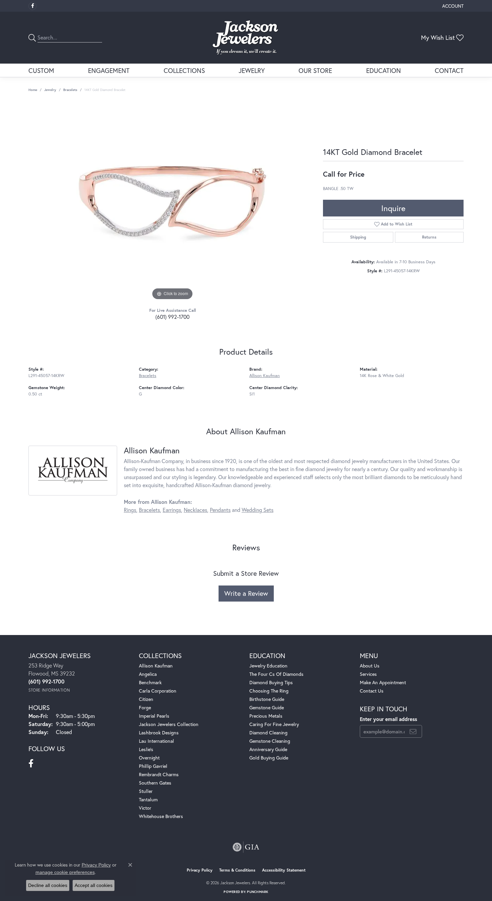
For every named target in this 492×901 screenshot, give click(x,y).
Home (32, 90)
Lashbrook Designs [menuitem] (159, 732)
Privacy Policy (200, 870)
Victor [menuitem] (145, 808)
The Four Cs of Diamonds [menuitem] (276, 674)
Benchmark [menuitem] (150, 682)
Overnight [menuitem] (149, 757)
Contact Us (372, 691)
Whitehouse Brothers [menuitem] (161, 816)
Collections (184, 70)
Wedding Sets (257, 509)
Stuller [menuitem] (146, 791)
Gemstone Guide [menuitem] (266, 707)
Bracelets (70, 90)
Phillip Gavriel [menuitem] (153, 766)
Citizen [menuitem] (146, 699)
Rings (130, 509)
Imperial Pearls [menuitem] (154, 716)
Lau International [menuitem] (156, 741)
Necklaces (195, 509)
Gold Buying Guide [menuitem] (268, 757)
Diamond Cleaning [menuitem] (268, 732)
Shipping (358, 237)
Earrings (172, 509)
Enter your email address (388, 719)
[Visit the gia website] (246, 847)
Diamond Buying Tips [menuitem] (271, 682)
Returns (429, 237)
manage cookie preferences (65, 872)
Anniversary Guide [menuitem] (268, 749)
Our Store (315, 70)
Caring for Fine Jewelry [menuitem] (274, 724)
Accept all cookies (93, 885)
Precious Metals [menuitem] (265, 716)
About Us (370, 665)
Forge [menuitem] (145, 707)
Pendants (220, 509)
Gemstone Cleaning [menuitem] (269, 741)
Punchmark (257, 892)
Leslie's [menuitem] (146, 749)
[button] (452, 6)
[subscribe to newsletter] (413, 731)
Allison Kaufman (264, 375)
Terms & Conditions (237, 870)
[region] (172, 201)
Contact (449, 70)
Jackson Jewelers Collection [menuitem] (168, 724)
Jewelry (252, 70)
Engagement (109, 70)
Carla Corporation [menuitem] (157, 691)
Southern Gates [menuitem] (155, 783)
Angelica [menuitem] (148, 674)
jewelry (50, 90)
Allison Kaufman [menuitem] (156, 665)
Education (383, 70)
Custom (41, 70)
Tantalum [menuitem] (148, 799)
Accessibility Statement (284, 870)
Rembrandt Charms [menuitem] (159, 774)
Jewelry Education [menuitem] (268, 665)
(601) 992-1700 (172, 316)
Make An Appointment (383, 682)
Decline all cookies (47, 885)
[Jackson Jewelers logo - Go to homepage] (246, 38)
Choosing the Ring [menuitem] (269, 691)
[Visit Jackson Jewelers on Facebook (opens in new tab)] (32, 6)
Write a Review (246, 593)
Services (368, 674)
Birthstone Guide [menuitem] (266, 699)
